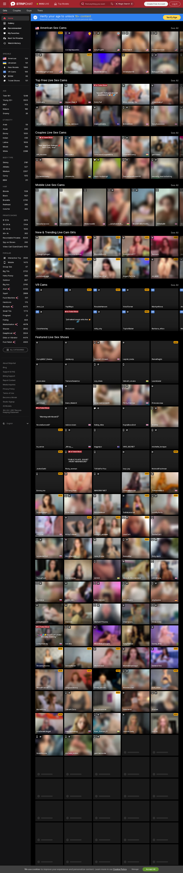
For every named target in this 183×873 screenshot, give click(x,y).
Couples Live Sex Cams (50, 132)
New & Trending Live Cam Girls (55, 232)
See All (174, 28)
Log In (174, 4)
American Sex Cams (53, 28)
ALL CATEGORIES (17, 350)
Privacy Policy (9, 389)
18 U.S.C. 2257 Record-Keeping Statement (12, 411)
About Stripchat (9, 363)
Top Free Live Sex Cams (51, 80)
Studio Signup (9, 402)
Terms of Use (8, 393)
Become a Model (10, 398)
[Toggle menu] (4, 4)
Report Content (9, 380)
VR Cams (41, 284)
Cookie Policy (120, 869)
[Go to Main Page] (21, 4)
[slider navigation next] (176, 52)
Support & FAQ (9, 372)
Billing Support (9, 376)
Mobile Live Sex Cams (50, 185)
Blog (5, 368)
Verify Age (172, 17)
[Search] (112, 4)
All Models (7, 406)
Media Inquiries (9, 385)
